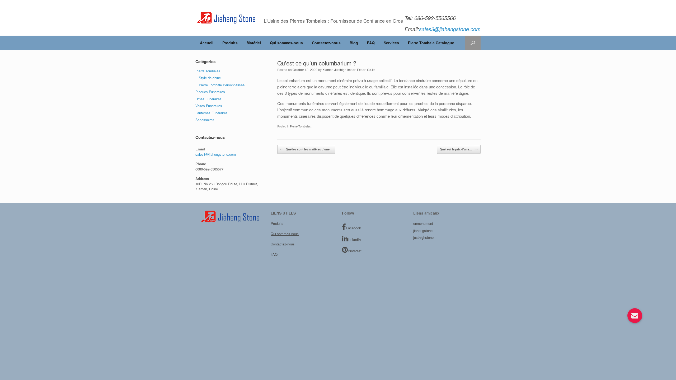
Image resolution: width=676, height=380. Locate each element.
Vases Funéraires (208, 105)
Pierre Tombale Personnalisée (222, 84)
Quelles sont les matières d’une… (306, 149)
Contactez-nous (326, 42)
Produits (230, 42)
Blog (354, 42)
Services (391, 42)
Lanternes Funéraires (211, 112)
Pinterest (355, 250)
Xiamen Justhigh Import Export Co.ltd (348, 69)
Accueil (206, 42)
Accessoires (204, 119)
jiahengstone (423, 230)
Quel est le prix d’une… (459, 149)
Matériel (254, 42)
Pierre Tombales (300, 126)
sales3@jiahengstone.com (215, 154)
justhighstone (423, 237)
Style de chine (210, 77)
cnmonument (423, 223)
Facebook (353, 227)
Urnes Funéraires (208, 98)
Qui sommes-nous (286, 42)
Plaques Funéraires (210, 91)
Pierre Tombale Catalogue (431, 42)
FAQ (371, 42)
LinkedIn (354, 239)
